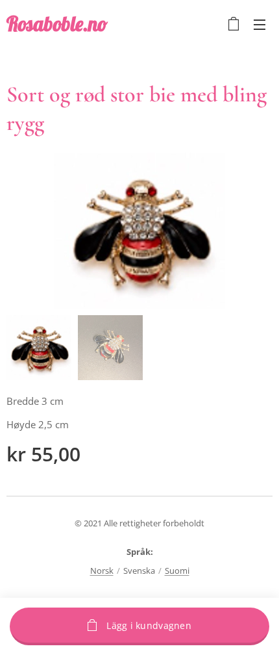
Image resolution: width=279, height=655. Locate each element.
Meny (260, 24)
